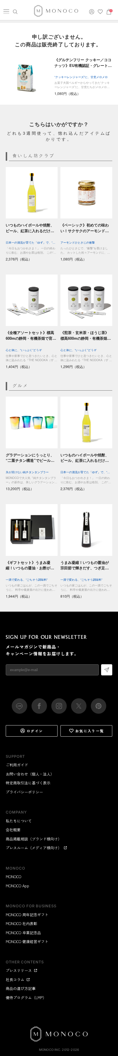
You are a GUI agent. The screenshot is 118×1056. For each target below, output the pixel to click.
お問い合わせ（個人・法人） (30, 774)
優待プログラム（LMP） (26, 997)
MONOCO (13, 876)
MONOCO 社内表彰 (21, 923)
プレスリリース (19, 970)
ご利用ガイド (17, 764)
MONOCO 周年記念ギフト (27, 914)
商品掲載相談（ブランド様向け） (34, 839)
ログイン (35, 730)
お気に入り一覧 (89, 730)
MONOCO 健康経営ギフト (27, 941)
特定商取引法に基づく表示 (28, 782)
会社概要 (13, 829)
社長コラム (15, 979)
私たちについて (19, 821)
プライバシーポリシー (24, 792)
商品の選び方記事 (21, 988)
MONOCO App (17, 885)
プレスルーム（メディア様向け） (34, 847)
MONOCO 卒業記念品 (23, 932)
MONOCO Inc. (50, 1050)
